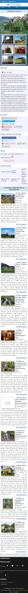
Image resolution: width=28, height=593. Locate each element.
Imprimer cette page (9, 124)
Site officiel (19, 126)
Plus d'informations (21, 224)
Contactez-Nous (12, 1)
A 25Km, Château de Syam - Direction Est (21, 467)
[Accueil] (14, 4)
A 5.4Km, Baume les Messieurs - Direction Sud (21, 194)
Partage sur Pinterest (9, 143)
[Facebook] (5, 575)
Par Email (22, 143)
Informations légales (23, 590)
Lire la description (8, 72)
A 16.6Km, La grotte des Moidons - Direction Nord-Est (20, 333)
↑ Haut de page (15, 590)
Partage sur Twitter (9, 140)
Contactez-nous (4, 558)
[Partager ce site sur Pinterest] (22, 566)
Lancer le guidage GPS (10, 118)
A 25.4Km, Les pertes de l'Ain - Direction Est (20, 524)
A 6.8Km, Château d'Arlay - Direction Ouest (21, 264)
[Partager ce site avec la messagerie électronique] (17, 566)
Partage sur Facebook (10, 137)
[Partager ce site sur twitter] (12, 566)
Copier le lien (7, 146)
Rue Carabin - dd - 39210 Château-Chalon (12, 154)
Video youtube (8, 126)
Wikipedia (6, 129)
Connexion (4, 1)
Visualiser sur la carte (9, 160)
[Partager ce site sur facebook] (7, 566)
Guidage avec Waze (9, 121)
